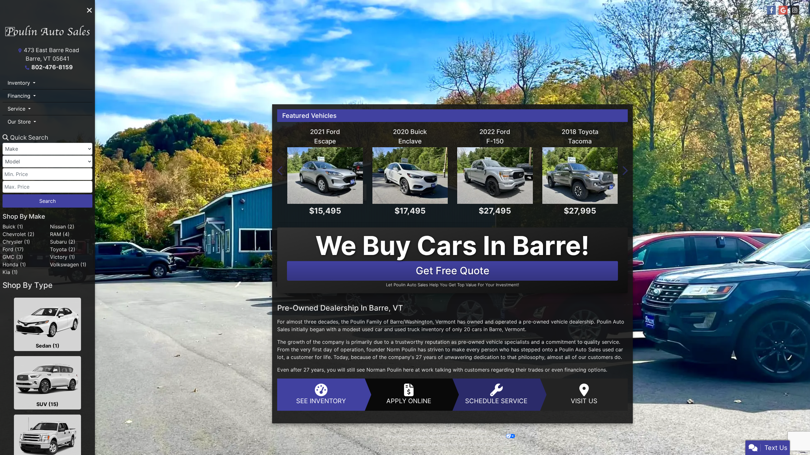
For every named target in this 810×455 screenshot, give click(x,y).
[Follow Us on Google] (783, 10)
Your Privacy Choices (487, 436)
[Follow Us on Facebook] (771, 10)
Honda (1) (14, 264)
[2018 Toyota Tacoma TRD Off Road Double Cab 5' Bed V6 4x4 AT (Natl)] (580, 175)
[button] (280, 170)
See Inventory (321, 401)
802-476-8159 (52, 67)
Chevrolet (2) (18, 234)
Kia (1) (10, 272)
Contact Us (454, 431)
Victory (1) (62, 257)
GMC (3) (13, 257)
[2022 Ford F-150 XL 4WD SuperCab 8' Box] (495, 175)
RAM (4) (60, 234)
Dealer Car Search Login (408, 436)
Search (47, 201)
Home (422, 431)
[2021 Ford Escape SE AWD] (325, 175)
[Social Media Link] (794, 10)
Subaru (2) (62, 242)
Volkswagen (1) (68, 264)
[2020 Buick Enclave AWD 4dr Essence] (410, 175)
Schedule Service (496, 401)
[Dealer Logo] (47, 33)
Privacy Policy (476, 431)
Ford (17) (13, 249)
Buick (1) (13, 226)
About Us (436, 431)
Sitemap (462, 436)
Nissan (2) (62, 226)
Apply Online (408, 401)
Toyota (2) (62, 249)
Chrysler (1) (16, 242)
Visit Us (584, 401)
